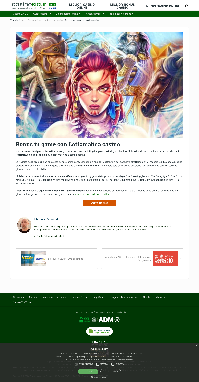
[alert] (99, 362)
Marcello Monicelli (56, 236)
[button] (100, 377)
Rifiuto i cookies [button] (110, 371)
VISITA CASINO (99, 202)
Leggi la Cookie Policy (124, 359)
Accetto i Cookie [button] (88, 371)
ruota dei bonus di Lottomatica (92, 194)
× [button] (196, 345)
